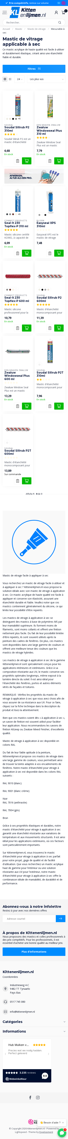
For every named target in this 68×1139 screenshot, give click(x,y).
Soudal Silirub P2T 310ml (50, 374)
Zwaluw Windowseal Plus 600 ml (17, 376)
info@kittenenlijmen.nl (22, 1011)
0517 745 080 (17, 1001)
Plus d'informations (34, 951)
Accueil (6, 28)
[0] (63, 12)
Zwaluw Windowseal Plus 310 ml (49, 130)
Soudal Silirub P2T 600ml (17, 452)
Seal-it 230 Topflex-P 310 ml (16, 224)
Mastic (18, 28)
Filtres (32, 68)
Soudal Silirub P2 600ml (49, 299)
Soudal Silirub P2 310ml (16, 129)
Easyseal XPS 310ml (46, 224)
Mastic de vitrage (37, 28)
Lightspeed (21, 1132)
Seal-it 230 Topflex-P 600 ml (16, 299)
